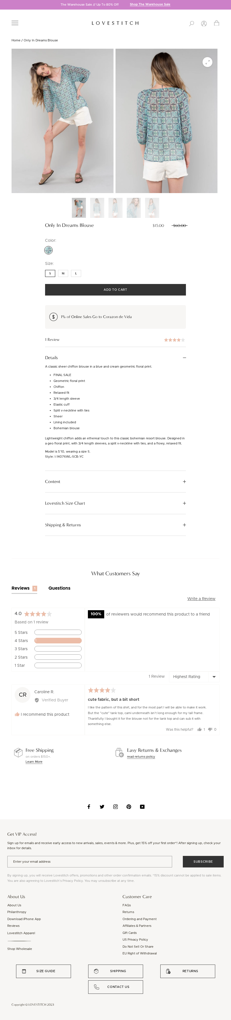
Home (16, 40)
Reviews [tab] (23, 588)
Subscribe (203, 861)
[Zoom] (207, 62)
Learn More (34, 761)
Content (52, 481)
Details (51, 357)
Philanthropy (16, 912)
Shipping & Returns (63, 525)
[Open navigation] (15, 23)
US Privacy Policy (135, 939)
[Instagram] (115, 806)
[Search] (191, 23)
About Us (14, 905)
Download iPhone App (24, 919)
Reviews (13, 925)
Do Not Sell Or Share (138, 946)
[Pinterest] (128, 806)
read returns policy (141, 756)
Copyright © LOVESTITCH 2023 (33, 1004)
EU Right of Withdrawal (140, 953)
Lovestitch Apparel (21, 933)
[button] (115, 339)
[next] (227, 5)
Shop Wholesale (19, 948)
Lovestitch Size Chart (65, 503)
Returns (128, 912)
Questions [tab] (59, 588)
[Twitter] (102, 806)
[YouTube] (142, 806)
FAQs (127, 905)
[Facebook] (88, 806)
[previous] (4, 5)
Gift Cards (130, 932)
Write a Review (201, 599)
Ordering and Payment (140, 919)
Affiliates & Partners (137, 925)
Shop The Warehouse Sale (150, 4)
